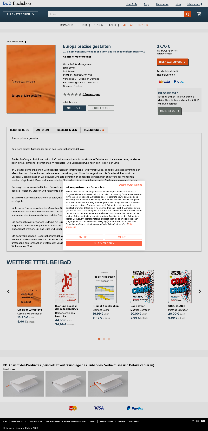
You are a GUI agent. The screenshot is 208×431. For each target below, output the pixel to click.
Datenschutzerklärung (130, 184)
